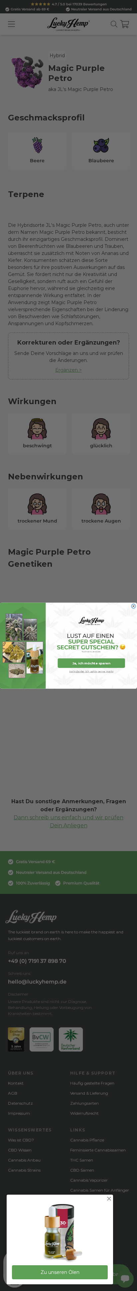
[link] (60, 1233)
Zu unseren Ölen (60, 1272)
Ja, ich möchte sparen (91, 663)
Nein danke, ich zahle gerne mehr (91, 671)
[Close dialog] (133, 606)
